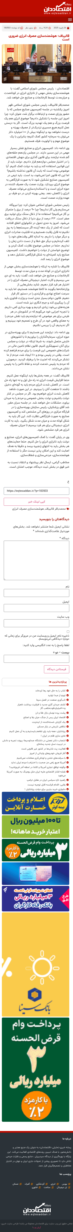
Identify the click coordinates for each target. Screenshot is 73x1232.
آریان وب (37, 1227)
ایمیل (66, 601)
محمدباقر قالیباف (55, 509)
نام (67, 586)
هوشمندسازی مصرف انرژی (28, 509)
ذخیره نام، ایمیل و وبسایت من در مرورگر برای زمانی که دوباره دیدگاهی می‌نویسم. (36, 637)
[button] (70, 20)
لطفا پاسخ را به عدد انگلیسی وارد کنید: (46, 645)
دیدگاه (64, 538)
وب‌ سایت (63, 616)
